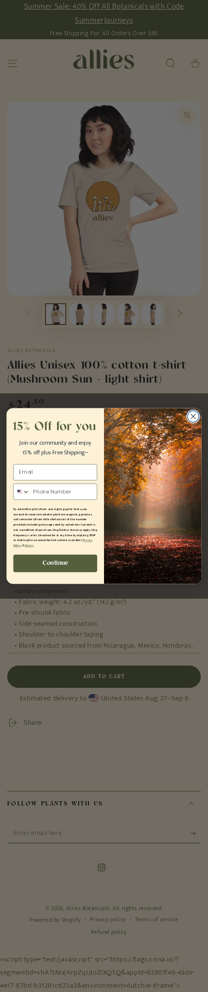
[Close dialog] (193, 416)
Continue (55, 563)
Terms (29, 545)
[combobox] (22, 491)
